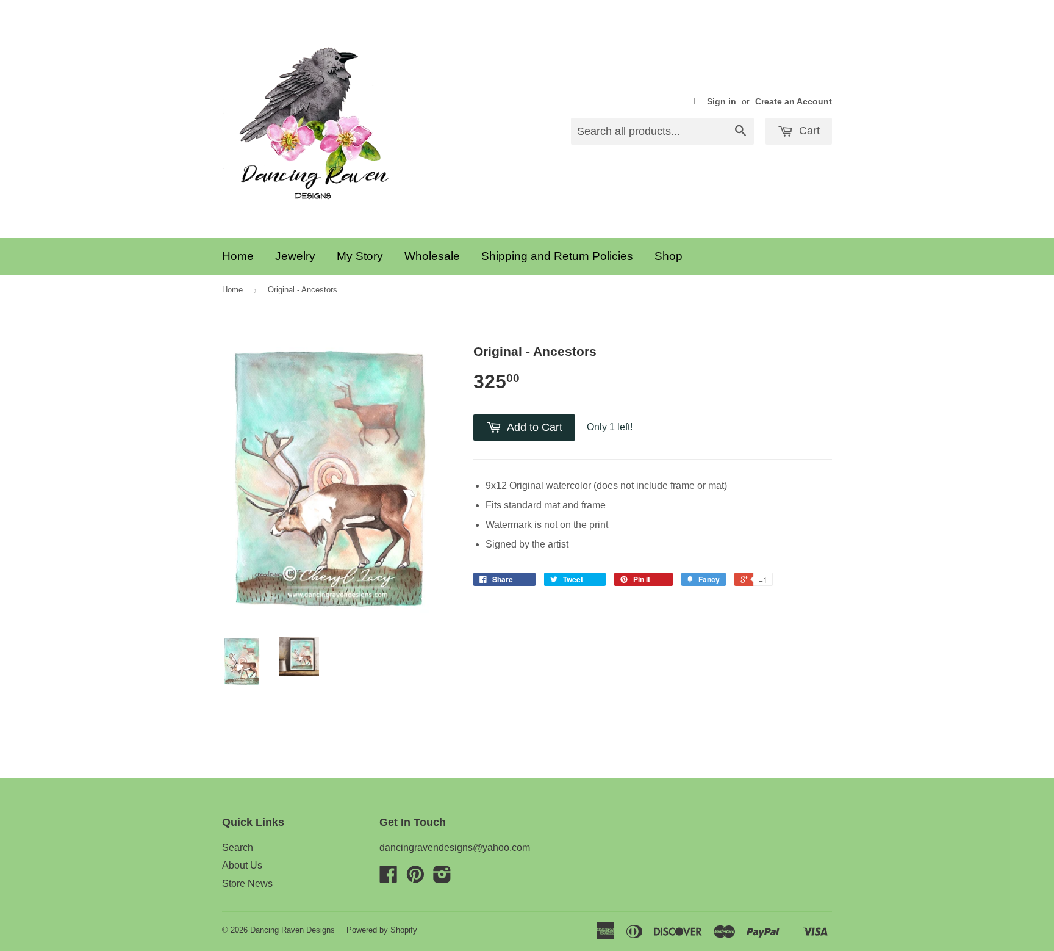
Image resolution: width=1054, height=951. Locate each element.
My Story (360, 256)
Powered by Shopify (381, 930)
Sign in (721, 101)
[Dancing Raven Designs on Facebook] (388, 878)
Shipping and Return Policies (557, 256)
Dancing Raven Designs (292, 930)
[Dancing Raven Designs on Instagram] (442, 878)
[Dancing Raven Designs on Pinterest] (415, 878)
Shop (668, 256)
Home (238, 256)
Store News (247, 883)
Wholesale (432, 256)
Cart (808, 131)
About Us (242, 865)
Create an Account (793, 101)
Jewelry (295, 256)
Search (237, 847)
